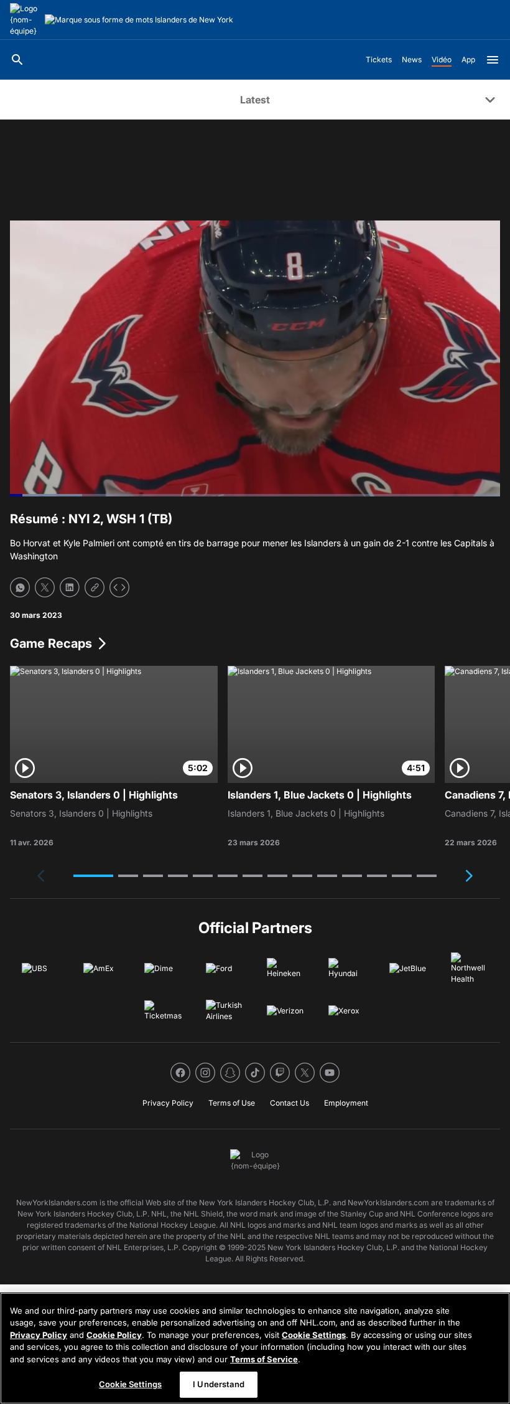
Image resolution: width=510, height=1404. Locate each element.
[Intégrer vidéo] (119, 587)
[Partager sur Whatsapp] (20, 587)
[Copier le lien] (94, 587)
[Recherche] (17, 59)
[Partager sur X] (45, 587)
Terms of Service (264, 1359)
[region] (255, 1348)
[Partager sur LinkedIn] (70, 587)
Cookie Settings (314, 1335)
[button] (93, 876)
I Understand (218, 1384)
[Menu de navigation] (492, 59)
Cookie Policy (114, 1335)
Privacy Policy (38, 1335)
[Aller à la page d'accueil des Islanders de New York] (25, 20)
